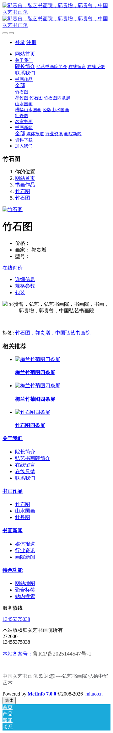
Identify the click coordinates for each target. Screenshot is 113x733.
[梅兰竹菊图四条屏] (37, 359)
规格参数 (25, 286)
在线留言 (25, 465)
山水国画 (25, 510)
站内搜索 (25, 596)
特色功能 (13, 570)
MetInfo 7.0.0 (42, 693)
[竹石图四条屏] (32, 412)
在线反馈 (25, 471)
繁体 (9, 700)
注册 (31, 42)
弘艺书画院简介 (32, 458)
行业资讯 (25, 550)
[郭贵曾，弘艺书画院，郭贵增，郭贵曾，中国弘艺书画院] (56, 15)
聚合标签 (25, 589)
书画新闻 (13, 530)
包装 (20, 292)
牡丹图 (22, 517)
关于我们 (13, 438)
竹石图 (22, 191)
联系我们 (25, 478)
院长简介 (25, 451)
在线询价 (13, 267)
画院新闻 (25, 557)
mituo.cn (94, 693)
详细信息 (25, 279)
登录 (20, 42)
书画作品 (25, 184)
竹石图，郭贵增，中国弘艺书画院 (52, 332)
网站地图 (25, 583)
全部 (20, 85)
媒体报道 (25, 544)
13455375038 (16, 619)
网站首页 (25, 54)
